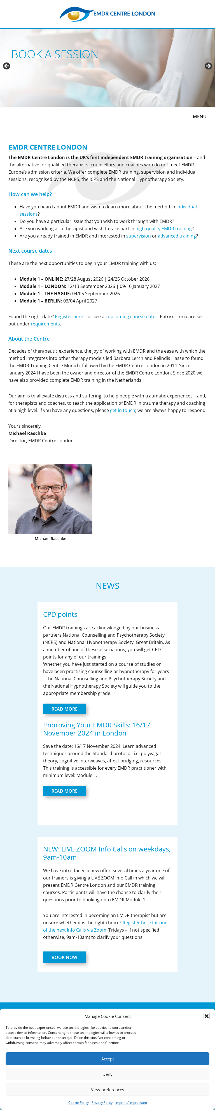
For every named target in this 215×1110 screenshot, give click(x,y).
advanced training (177, 236)
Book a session (55, 54)
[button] (206, 1016)
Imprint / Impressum (131, 1102)
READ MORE (65, 709)
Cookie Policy (78, 1102)
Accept (107, 1059)
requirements (45, 324)
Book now (64, 957)
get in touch (122, 410)
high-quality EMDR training (163, 228)
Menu (200, 116)
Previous (7, 66)
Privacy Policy (102, 1102)
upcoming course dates (133, 316)
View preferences (107, 1089)
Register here (69, 316)
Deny (107, 1074)
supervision (138, 236)
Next (208, 66)
